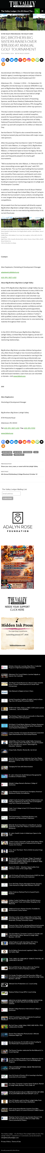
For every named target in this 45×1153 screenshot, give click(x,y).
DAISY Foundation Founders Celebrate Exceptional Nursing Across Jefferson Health (25, 1017)
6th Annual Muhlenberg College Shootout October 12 (19, 473)
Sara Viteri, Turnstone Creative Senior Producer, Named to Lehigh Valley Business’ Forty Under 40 (26, 1084)
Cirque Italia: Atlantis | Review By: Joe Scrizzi (23, 750)
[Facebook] (3, 60)
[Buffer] (41, 60)
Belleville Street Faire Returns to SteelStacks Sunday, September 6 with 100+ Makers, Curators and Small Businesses (25, 826)
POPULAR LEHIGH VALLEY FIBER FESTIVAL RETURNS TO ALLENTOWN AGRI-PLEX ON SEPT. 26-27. (26, 1092)
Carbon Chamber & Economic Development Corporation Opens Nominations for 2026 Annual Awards (26, 733)
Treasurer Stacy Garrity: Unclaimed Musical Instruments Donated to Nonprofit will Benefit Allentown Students (26, 926)
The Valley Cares (27, 34)
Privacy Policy (6, 1141)
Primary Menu (42, 11)
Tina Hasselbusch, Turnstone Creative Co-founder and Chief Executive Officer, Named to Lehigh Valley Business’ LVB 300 (25, 935)
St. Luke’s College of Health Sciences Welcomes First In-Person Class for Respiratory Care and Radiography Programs (26, 1060)
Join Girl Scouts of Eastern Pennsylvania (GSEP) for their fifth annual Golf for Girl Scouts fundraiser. (26, 876)
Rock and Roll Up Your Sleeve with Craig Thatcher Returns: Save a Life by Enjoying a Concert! (24, 967)
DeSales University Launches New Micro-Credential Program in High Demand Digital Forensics (25, 667)
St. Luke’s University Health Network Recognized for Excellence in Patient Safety (25, 775)
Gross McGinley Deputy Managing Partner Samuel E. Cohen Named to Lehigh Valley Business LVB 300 (25, 884)
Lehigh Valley (7, 454)
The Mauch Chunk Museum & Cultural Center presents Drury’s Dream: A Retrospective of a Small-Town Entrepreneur (26, 684)
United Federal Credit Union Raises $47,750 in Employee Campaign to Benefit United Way (23, 942)
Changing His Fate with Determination (21, 766)
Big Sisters (17, 452)
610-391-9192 (29, 428)
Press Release (16, 34)
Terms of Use (16, 1141)
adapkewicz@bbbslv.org (10, 272)
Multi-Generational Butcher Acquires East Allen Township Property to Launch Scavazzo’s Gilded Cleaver (26, 1109)
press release (19, 454)
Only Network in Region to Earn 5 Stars (21, 691)
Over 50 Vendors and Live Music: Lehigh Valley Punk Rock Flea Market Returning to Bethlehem (25, 1101)
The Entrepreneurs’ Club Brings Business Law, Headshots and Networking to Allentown (23, 817)
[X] (7, 60)
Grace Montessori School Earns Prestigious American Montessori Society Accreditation (25, 792)
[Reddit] (24, 60)
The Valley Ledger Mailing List (14, 489)
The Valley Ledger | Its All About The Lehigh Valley (18, 11)
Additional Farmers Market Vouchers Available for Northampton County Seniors (24, 909)
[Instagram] (29, 60)
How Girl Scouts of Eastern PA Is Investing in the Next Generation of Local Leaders (25, 1076)
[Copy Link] (33, 60)
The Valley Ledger (23, 53)
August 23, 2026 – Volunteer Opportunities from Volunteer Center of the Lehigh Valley (24, 867)
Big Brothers (7, 452)
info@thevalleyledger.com (10, 1137)
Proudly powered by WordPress (10, 1150)
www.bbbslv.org (19, 376)
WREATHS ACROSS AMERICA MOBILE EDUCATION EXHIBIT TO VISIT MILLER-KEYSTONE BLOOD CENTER (25, 1002)
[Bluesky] (12, 60)
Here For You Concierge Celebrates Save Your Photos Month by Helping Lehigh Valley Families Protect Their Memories (26, 759)
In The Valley (5, 34)
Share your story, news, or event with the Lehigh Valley (19, 465)
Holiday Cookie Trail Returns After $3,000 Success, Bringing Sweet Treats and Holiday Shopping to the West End (25, 902)
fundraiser (27, 452)
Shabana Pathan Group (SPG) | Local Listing (22, 992)
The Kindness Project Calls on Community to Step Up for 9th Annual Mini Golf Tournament (26, 717)
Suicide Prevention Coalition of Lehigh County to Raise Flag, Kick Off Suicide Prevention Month (25, 700)
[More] (3, 64)
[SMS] (37, 60)
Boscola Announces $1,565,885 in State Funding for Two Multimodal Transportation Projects (25, 1042)
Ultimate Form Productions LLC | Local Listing (23, 984)
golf (36, 452)
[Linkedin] (16, 60)
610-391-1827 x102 (8, 277)
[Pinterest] (20, 60)
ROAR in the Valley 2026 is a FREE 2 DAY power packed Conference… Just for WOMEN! (26, 708)
